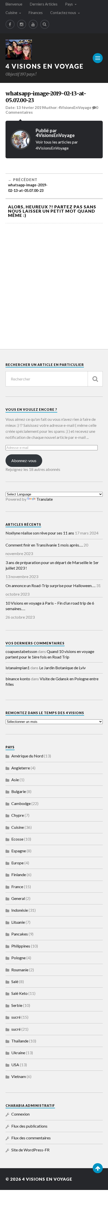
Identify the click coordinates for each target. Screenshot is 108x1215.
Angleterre (20, 767)
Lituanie (18, 922)
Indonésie (19, 910)
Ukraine (18, 1052)
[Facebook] (10, 24)
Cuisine (11, 13)
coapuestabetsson (21, 651)
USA (15, 1064)
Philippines (20, 945)
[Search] (44, 24)
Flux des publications (29, 1126)
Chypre (17, 815)
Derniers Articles (44, 4)
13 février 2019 (30, 107)
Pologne (18, 957)
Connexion (20, 1114)
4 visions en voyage (45, 66)
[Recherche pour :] (54, 378)
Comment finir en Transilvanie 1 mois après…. (44, 545)
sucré (16, 1017)
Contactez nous (63, 13)
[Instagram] (21, 24)
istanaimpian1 (18, 667)
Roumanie (19, 969)
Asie (15, 779)
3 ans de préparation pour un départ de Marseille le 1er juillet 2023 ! (52, 565)
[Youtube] (33, 24)
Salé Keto (19, 993)
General (18, 898)
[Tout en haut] (98, 1168)
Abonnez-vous (23, 460)
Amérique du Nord (27, 755)
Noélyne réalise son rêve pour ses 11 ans (40, 532)
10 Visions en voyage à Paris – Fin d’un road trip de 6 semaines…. (50, 606)
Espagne (18, 850)
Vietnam (18, 1076)
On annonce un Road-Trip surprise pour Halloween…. (50, 585)
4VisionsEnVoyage (74, 107)
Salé (14, 981)
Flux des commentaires (31, 1137)
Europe (17, 862)
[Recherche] (95, 378)
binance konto (18, 678)
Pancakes (19, 933)
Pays (69, 4)
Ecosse (17, 839)
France (17, 886)
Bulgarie (18, 791)
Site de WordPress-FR (30, 1149)
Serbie (16, 1005)
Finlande (18, 874)
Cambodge (21, 803)
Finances (36, 13)
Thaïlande (19, 1040)
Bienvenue (14, 4)
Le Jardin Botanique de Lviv (62, 667)
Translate (44, 499)
